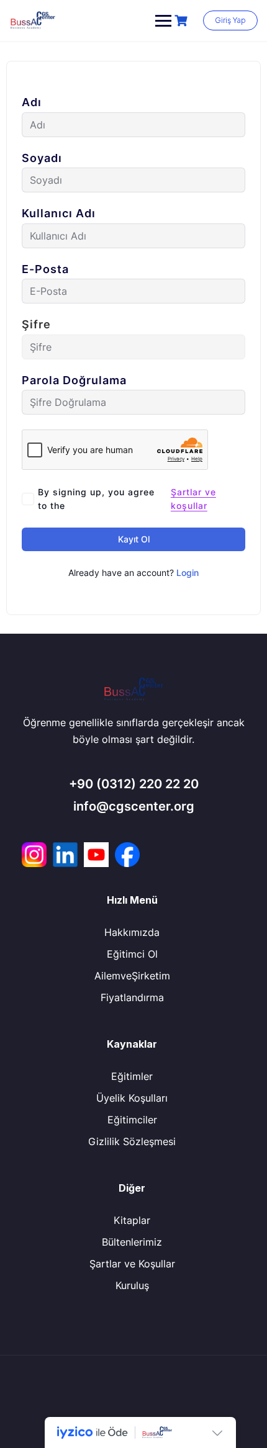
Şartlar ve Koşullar (132, 1263)
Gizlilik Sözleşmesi (132, 1141)
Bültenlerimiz (132, 1242)
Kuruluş (132, 1285)
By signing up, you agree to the (127, 499)
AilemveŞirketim (132, 975)
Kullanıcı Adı (59, 213)
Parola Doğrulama (74, 380)
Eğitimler (132, 1076)
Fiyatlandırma (132, 997)
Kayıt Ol (134, 539)
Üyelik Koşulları (132, 1098)
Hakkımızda (132, 932)
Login (187, 572)
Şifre (36, 324)
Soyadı (42, 158)
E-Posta (45, 269)
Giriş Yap (230, 20)
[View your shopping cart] (182, 21)
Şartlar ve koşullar (193, 499)
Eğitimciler (132, 1119)
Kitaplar (132, 1220)
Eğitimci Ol (132, 954)
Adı (32, 102)
